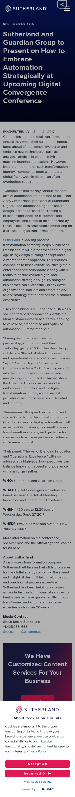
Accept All (38, 764)
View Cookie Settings (37, 781)
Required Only (37, 773)
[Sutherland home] (26, 8)
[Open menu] (67, 8)
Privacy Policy (37, 751)
